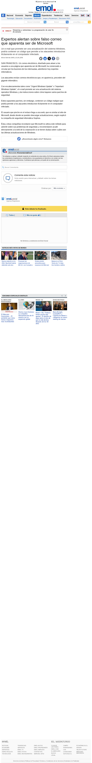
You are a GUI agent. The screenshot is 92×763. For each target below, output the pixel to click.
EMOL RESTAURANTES (25, 753)
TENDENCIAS (22, 745)
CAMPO (65, 745)
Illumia (21, 300)
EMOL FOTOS (22, 751)
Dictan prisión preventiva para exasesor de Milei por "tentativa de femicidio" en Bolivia (42, 265)
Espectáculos (47, 15)
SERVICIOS (21, 747)
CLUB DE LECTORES (54, 746)
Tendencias (58, 15)
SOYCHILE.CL (67, 753)
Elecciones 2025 (64, 18)
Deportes (28, 15)
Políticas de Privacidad (31, 761)
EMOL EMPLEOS (39, 749)
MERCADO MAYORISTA (80, 752)
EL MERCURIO (55, 751)
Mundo (37, 15)
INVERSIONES (67, 747)
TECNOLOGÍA (6, 753)
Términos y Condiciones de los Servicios (51, 761)
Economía (19, 15)
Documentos (28, 18)
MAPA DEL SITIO (39, 753)
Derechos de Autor (18, 761)
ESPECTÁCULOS (7, 751)
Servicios (75, 15)
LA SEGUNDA (67, 751)
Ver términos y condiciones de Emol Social (34, 241)
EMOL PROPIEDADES (40, 747)
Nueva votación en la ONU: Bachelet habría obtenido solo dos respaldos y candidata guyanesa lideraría (9, 265)
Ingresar (76, 11)
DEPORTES (5, 749)
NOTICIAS (5, 745)
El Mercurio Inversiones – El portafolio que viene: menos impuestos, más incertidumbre (8, 318)
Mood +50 (39, 300)
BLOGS (53, 753)
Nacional (10, 15)
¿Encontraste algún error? (36, 139)
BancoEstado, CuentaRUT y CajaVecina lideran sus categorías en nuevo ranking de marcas (61, 315)
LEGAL (53, 755)
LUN (64, 749)
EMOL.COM (54, 749)
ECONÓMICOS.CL (82, 745)
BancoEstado (58, 300)
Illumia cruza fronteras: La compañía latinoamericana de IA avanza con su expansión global (26, 315)
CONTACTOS (38, 751)
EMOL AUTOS (38, 745)
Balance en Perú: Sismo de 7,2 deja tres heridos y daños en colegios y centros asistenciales (58, 265)
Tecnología (10, 18)
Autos (67, 15)
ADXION (78, 747)
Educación (19, 18)
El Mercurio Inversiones (6, 300)
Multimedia (37, 18)
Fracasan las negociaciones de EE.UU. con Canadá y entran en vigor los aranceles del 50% (25, 265)
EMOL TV (20, 749)
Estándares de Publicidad (71, 761)
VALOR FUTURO (81, 749)
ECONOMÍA (5, 747)
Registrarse (84, 11)
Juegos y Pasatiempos (50, 18)
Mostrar (45, 3)
